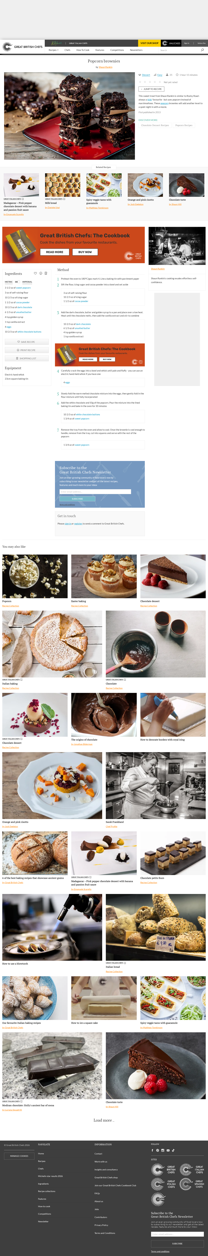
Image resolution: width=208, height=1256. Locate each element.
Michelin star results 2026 (50, 1176)
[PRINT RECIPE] (40, 273)
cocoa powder (23, 302)
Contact (98, 1153)
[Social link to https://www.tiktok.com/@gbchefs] (173, 1150)
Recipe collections (46, 1191)
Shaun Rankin (105, 67)
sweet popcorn (23, 287)
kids (150, 99)
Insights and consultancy (106, 1169)
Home (41, 1153)
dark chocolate (24, 307)
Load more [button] (103, 1120)
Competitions (44, 1213)
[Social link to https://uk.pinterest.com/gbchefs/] (157, 1150)
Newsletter (43, 1221)
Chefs (41, 1168)
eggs (9, 326)
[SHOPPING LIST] (46, 273)
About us (99, 1201)
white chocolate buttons (29, 331)
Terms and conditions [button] (67, 504)
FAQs (97, 1193)
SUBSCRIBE (77, 498)
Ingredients (43, 1183)
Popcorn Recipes (183, 125)
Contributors (101, 1217)
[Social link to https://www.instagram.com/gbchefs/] (162, 1150)
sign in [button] (68, 523)
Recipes (41, 1161)
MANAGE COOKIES (19, 1156)
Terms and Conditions (105, 1233)
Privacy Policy (101, 1225)
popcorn (164, 103)
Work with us (101, 1161)
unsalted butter (24, 312)
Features (42, 1199)
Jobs (97, 1209)
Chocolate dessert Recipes (155, 125)
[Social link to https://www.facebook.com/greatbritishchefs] (152, 1150)
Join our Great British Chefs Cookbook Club (115, 1185)
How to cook (44, 1206)
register (78, 523)
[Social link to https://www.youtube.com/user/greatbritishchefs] (168, 1150)
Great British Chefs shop (106, 1177)
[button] (53, 50)
